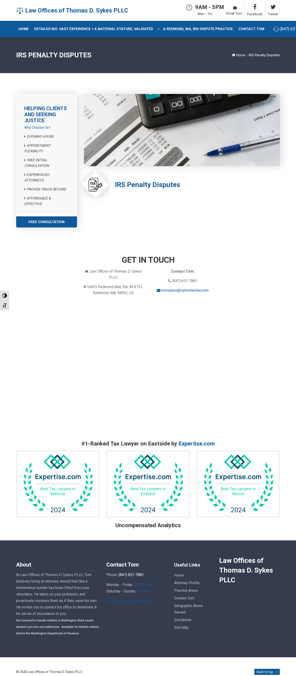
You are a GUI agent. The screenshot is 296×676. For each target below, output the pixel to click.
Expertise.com (197, 443)
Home (240, 55)
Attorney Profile (187, 583)
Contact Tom (184, 598)
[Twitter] (272, 7)
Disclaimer (182, 620)
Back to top (265, 672)
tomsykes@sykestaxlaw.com (184, 290)
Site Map (181, 627)
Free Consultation (46, 222)
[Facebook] (254, 7)
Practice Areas (186, 590)
